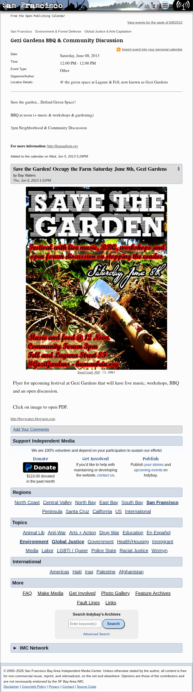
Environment (34, 541)
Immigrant (162, 541)
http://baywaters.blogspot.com (33, 418)
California (102, 511)
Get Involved (82, 593)
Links (110, 602)
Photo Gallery (115, 593)
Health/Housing (133, 541)
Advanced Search (96, 634)
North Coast (27, 502)
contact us (105, 475)
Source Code (86, 686)
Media (32, 550)
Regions (22, 492)
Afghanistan (131, 571)
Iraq (89, 571)
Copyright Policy (34, 686)
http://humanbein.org (62, 145)
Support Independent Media (44, 440)
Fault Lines (88, 602)
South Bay (132, 502)
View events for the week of (154, 22)
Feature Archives (153, 593)
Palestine (106, 571)
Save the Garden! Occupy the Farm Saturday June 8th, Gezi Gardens (90, 169)
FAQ (27, 593)
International (138, 511)
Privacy (54, 686)
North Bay (85, 502)
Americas (59, 571)
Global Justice (68, 541)
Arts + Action (82, 532)
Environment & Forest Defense (58, 31)
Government (101, 541)
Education (133, 532)
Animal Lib (33, 532)
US (118, 511)
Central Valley (57, 502)
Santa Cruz (77, 511)
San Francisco (21, 31)
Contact (68, 686)
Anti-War (57, 532)
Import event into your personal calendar (152, 49)
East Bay (108, 502)
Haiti (77, 571)
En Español (158, 532)
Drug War (109, 532)
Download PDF (89, 372)
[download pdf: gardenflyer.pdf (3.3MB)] (96, 278)
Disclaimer (11, 686)
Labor (48, 550)
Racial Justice (134, 550)
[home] (44, 5)
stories (154, 465)
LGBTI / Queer (72, 550)
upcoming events (148, 470)
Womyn (160, 550)
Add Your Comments (31, 429)
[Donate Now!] (40, 467)
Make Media (50, 593)
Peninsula (52, 511)
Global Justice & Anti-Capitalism (108, 31)
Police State (103, 550)
